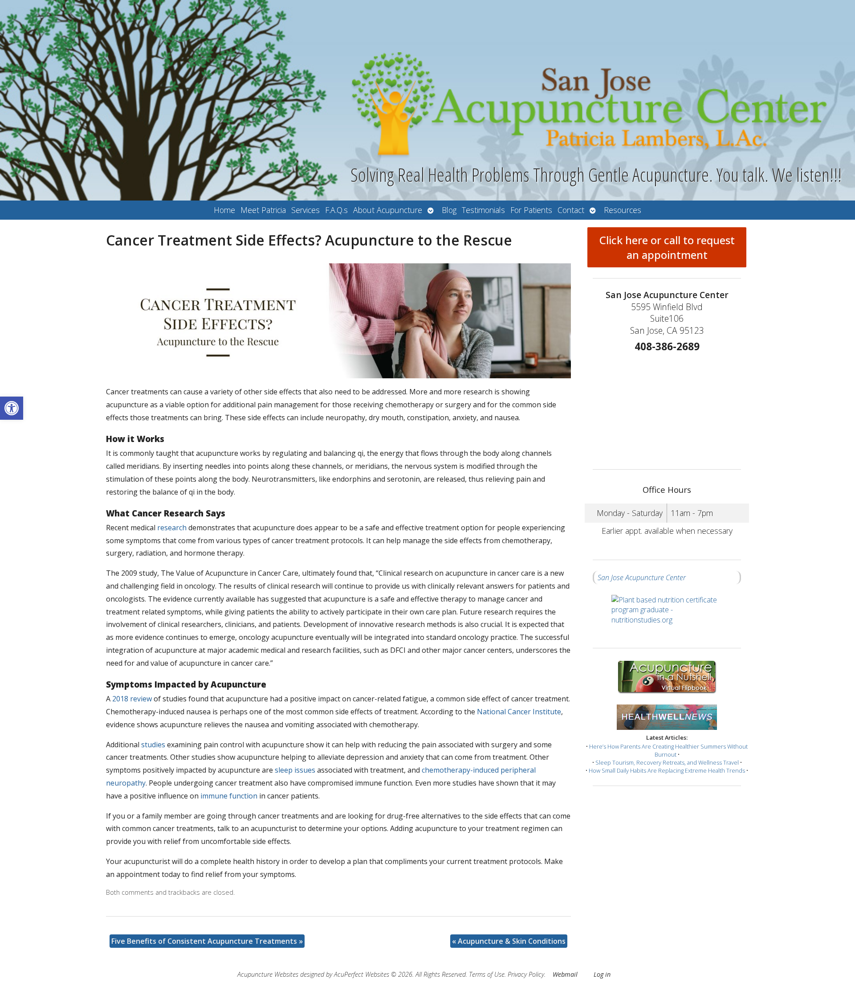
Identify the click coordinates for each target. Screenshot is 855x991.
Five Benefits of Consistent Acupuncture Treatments (207, 941)
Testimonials (483, 210)
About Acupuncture (387, 210)
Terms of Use (487, 974)
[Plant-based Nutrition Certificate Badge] (667, 616)
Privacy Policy (526, 974)
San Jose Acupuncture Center (642, 577)
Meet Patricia (263, 210)
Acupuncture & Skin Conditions (509, 941)
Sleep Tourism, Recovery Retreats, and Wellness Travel (667, 762)
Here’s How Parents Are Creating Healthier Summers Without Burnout (668, 750)
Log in (602, 974)
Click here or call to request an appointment (667, 247)
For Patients (531, 210)
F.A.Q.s (336, 210)
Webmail (565, 974)
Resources (622, 210)
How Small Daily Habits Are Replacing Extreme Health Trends (667, 770)
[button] (11, 408)
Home (224, 210)
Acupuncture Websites (267, 974)
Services (305, 210)
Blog (449, 210)
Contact (571, 210)
